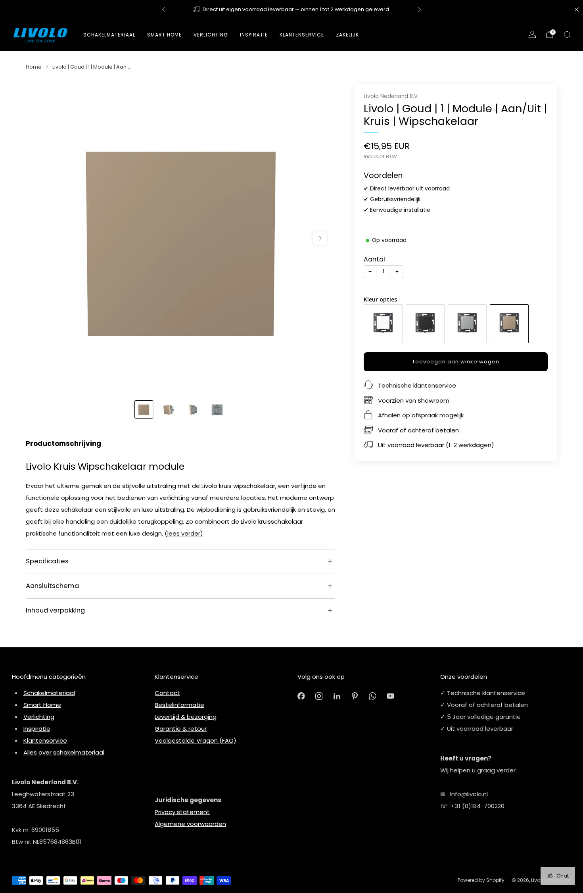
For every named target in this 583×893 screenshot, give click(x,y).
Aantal (374, 258)
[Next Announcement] (419, 9)
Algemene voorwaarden (190, 824)
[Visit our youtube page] (390, 696)
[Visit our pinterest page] (355, 696)
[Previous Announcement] (163, 9)
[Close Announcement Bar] (576, 9)
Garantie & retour (181, 728)
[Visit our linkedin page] (337, 696)
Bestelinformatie (179, 705)
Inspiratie (36, 728)
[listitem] (291, 9)
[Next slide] (319, 238)
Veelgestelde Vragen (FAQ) (195, 740)
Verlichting (38, 716)
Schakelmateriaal (109, 34)
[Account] (532, 34)
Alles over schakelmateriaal (63, 752)
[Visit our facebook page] (301, 696)
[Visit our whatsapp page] (373, 696)
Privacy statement (182, 812)
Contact (167, 693)
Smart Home (164, 34)
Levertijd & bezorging (186, 716)
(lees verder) (184, 533)
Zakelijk (347, 34)
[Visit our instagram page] (319, 696)
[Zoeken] (567, 34)
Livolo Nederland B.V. (391, 96)
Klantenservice (45, 740)
